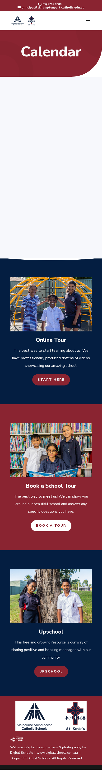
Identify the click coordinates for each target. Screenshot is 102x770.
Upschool (51, 671)
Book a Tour (51, 525)
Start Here (51, 379)
